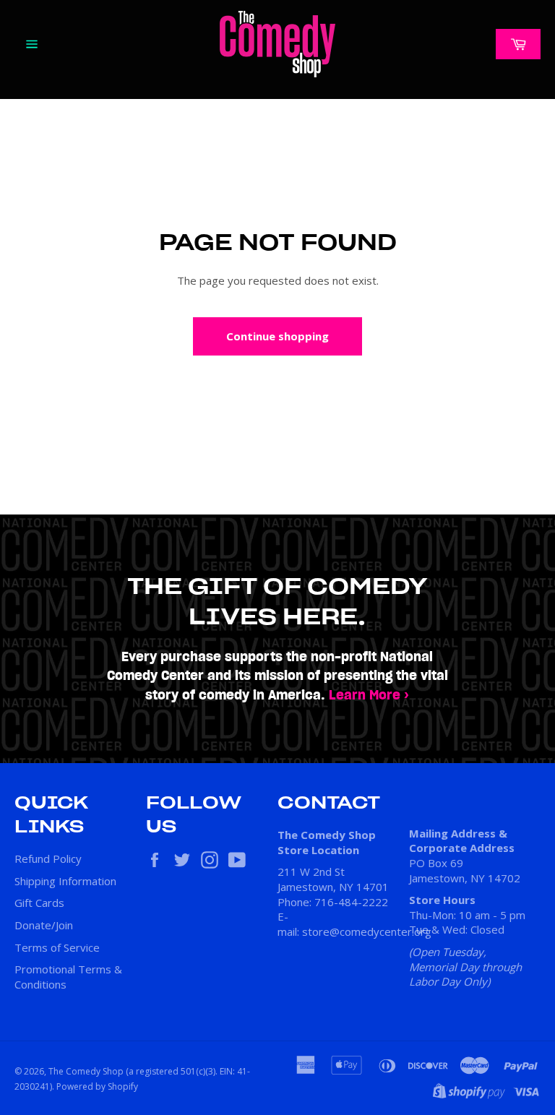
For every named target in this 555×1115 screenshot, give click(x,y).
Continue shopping (277, 336)
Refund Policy (48, 858)
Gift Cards (39, 902)
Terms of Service (57, 947)
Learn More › (369, 695)
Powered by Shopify (97, 1086)
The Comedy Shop (86, 1071)
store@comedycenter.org (366, 931)
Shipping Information (65, 881)
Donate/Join (43, 925)
